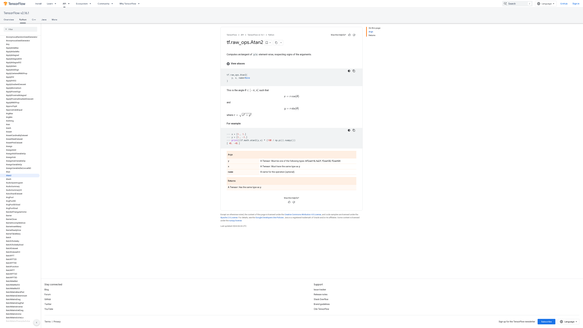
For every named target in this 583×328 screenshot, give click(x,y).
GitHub (564, 3)
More (54, 19)
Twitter (47, 304)
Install (38, 3)
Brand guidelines (322, 304)
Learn (50, 3)
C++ (34, 19)
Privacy (57, 321)
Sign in (576, 3)
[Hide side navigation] (37, 322)
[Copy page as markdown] (276, 42)
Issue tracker (320, 289)
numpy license (235, 220)
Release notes (320, 294)
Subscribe (546, 321)
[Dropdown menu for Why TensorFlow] (139, 3)
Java (43, 19)
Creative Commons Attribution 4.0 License (303, 214)
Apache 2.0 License (229, 217)
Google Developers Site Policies (270, 217)
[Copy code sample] (353, 70)
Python (22, 19)
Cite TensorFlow (321, 309)
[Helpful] (349, 35)
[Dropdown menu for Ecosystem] (91, 3)
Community (103, 3)
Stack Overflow (321, 299)
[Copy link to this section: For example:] (244, 123)
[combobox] (517, 3)
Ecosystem (82, 3)
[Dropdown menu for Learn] (56, 3)
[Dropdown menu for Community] (113, 3)
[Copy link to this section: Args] (236, 155)
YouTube (48, 309)
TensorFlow (232, 35)
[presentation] (252, 90)
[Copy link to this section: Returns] (239, 181)
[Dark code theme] (349, 70)
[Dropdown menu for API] (69, 3)
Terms (47, 321)
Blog (46, 289)
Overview (9, 19)
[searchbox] (20, 29)
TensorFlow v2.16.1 (16, 13)
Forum (47, 294)
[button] (291, 63)
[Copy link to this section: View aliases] (248, 63)
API (64, 3)
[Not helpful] (354, 35)
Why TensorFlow (127, 3)
